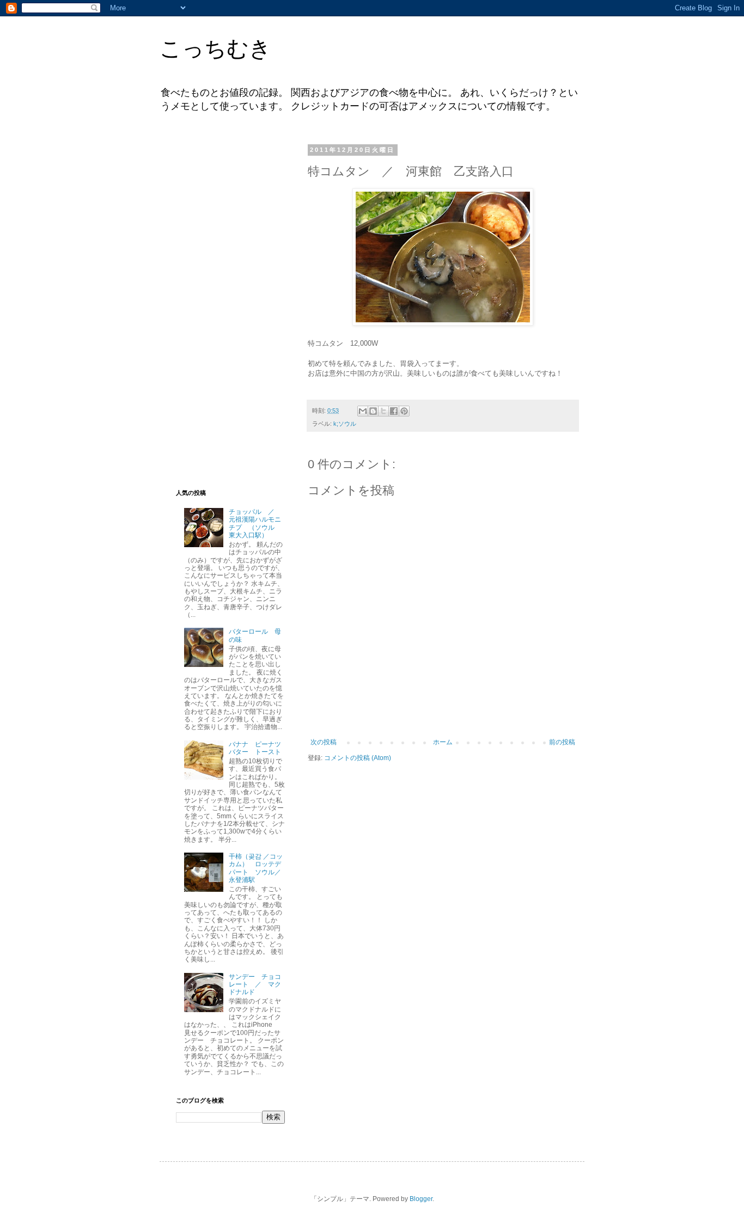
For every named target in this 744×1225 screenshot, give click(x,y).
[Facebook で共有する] (393, 411)
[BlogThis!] (373, 411)
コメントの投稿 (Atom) (357, 758)
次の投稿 (323, 742)
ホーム (443, 742)
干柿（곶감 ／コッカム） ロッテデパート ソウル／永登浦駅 (256, 868)
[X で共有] (383, 411)
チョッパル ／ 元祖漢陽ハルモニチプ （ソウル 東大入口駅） (255, 523)
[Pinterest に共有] (404, 411)
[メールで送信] (362, 411)
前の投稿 (562, 742)
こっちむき (215, 48)
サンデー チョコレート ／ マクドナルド (255, 984)
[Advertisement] (230, 309)
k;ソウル (344, 423)
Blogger (421, 1199)
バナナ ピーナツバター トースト (255, 748)
